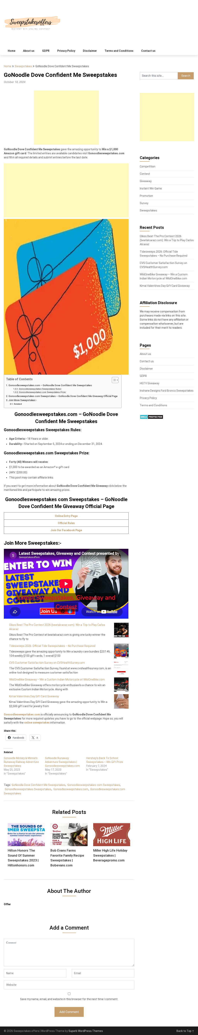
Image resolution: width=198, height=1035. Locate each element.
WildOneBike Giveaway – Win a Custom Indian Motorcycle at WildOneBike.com (57, 679)
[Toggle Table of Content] (113, 380)
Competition (147, 166)
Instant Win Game (151, 188)
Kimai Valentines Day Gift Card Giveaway (34, 696)
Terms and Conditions (119, 50)
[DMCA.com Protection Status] (151, 418)
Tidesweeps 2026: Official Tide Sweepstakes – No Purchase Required (52, 645)
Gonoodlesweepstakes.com (22, 714)
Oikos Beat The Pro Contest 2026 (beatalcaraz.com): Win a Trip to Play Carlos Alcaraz (167, 240)
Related (18, 404)
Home (11, 50)
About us (28, 50)
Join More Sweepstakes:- (23, 400)
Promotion (146, 195)
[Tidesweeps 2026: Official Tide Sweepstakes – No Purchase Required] (121, 651)
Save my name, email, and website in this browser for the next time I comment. (69, 999)
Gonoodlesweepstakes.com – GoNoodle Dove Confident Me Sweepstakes (50, 385)
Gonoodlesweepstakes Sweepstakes (28, 789)
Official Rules (66, 523)
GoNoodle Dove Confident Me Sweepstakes (38, 784)
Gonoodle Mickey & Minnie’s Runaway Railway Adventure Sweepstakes (21, 762)
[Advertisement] (66, 118)
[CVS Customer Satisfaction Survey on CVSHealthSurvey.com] (121, 668)
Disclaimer (90, 50)
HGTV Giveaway (149, 383)
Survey (144, 203)
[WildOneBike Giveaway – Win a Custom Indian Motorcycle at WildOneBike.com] (121, 684)
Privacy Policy (66, 50)
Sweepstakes (23, 66)
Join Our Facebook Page (66, 530)
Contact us (148, 50)
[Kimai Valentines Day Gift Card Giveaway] (121, 701)
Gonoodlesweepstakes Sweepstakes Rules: (40, 389)
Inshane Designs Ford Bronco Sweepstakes (167, 390)
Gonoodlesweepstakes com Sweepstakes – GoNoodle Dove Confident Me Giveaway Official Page (63, 396)
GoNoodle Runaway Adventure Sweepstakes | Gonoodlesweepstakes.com (62, 762)
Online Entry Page (66, 516)
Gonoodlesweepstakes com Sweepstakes (93, 784)
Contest (145, 173)
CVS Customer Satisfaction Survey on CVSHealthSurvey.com (47, 662)
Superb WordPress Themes (85, 1030)
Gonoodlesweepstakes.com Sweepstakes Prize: (42, 392)
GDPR (46, 50)
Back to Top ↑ (185, 1030)
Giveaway (146, 181)
